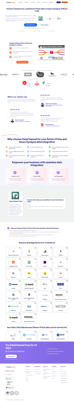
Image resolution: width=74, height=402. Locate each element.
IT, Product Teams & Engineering (47, 377)
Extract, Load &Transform (28, 372)
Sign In (59, 2)
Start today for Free (22, 62)
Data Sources (36, 369)
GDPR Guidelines (64, 382)
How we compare (64, 373)
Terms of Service (64, 378)
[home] (11, 2)
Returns (29, 205)
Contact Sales (64, 2)
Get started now (11, 356)
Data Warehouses (37, 371)
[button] (21, 2)
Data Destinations (37, 373)
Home (53, 369)
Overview (27, 369)
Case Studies (63, 371)
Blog (61, 369)
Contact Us (54, 375)
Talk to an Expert (44, 24)
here (52, 234)
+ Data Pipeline (15, 236)
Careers (53, 378)
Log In (27, 380)
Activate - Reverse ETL (29, 376)
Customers (33, 2)
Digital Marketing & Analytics (46, 370)
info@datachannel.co (10, 370)
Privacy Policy (63, 380)
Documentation (63, 375)
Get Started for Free (30, 24)
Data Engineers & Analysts (46, 373)
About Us (53, 373)
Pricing (38, 2)
